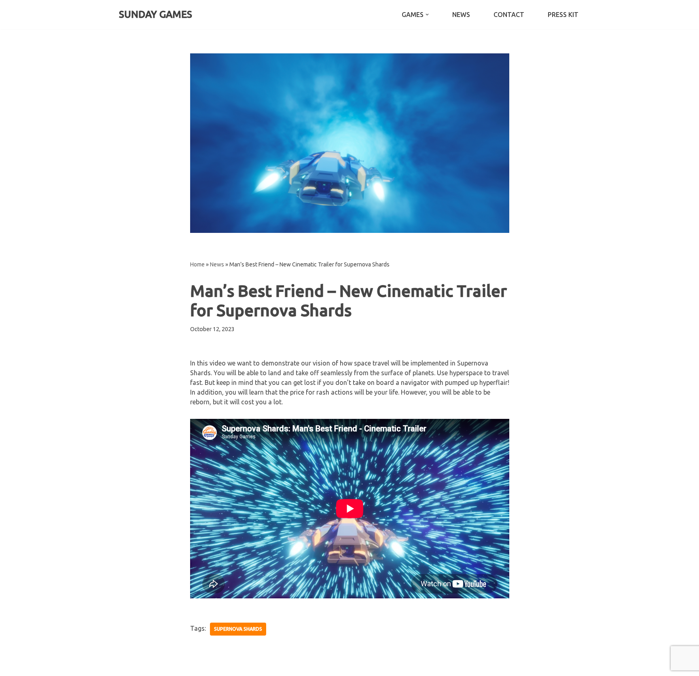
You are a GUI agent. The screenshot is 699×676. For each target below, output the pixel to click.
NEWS (461, 14)
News (217, 264)
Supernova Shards (238, 629)
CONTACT (509, 14)
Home (197, 264)
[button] (427, 14)
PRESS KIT (563, 14)
